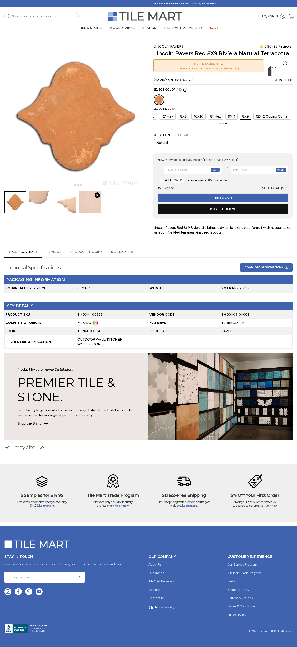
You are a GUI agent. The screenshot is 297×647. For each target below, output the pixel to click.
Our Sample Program (242, 564)
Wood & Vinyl (122, 28)
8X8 (183, 116)
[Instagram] (7, 591)
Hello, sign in (267, 16)
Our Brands (156, 573)
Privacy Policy (237, 615)
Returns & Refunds (240, 598)
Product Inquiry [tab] (86, 252)
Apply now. (122, 506)
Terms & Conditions (241, 606)
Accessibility (164, 607)
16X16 (198, 116)
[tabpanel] (148, 303)
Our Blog (154, 590)
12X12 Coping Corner (272, 116)
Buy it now (223, 209)
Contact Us (156, 598)
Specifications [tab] (23, 252)
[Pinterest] (28, 591)
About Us (155, 564)
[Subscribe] (78, 577)
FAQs (231, 581)
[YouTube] (39, 591)
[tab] (72, 185)
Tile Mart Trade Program (244, 573)
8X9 (245, 116)
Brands (149, 28)
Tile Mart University (183, 28)
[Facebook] (18, 591)
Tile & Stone (90, 28)
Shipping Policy (238, 590)
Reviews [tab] (54, 252)
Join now (271, 506)
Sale (214, 28)
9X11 (231, 116)
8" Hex (215, 116)
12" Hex (167, 116)
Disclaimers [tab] (122, 252)
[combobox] (41, 16)
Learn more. (46, 506)
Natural (162, 143)
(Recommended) (197, 180)
